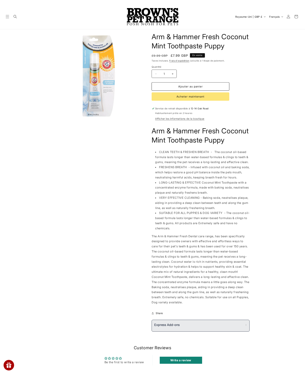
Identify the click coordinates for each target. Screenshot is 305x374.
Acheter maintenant (190, 96)
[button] (7, 16)
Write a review (180, 360)
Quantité (156, 66)
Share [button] (159, 313)
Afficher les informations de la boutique (179, 118)
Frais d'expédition (179, 60)
